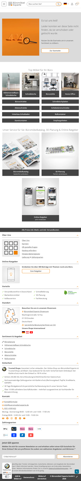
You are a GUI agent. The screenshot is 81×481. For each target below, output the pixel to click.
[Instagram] (12, 418)
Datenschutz (29, 477)
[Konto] (72, 4)
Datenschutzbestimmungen (58, 468)
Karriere (25, 244)
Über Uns (26, 240)
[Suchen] (58, 4)
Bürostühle (9, 352)
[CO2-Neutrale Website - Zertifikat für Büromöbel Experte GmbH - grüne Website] (70, 292)
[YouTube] (24, 418)
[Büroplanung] (77, 477)
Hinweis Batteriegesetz (31, 254)
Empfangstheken (60, 120)
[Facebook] (7, 418)
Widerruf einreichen (41, 477)
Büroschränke (20, 101)
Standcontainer (21, 120)
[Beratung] (77, 471)
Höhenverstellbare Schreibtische (18, 345)
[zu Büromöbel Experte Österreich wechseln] (27, 332)
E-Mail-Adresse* (10, 456)
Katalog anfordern (29, 250)
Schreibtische (10, 348)
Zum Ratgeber (36, 271)
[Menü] (4, 4)
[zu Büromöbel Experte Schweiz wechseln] (31, 332)
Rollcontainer (60, 114)
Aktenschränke (21, 108)
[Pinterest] (20, 418)
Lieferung (25, 257)
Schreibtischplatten (60, 101)
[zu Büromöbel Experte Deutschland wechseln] (23, 332)
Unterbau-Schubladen (21, 114)
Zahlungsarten (37, 257)
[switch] (7, 476)
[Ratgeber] (3, 418)
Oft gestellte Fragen (29, 247)
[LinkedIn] (16, 418)
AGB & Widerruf (17, 477)
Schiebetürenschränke (60, 108)
